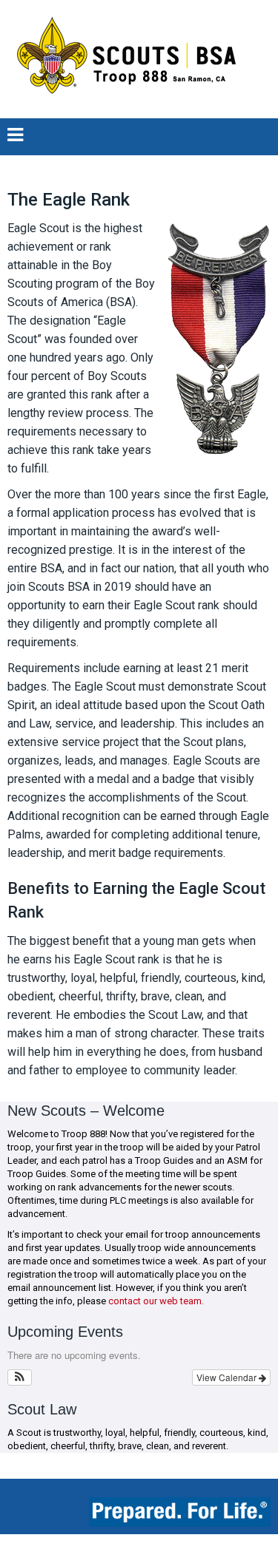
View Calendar (227, 1377)
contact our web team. (156, 1300)
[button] (19, 1377)
